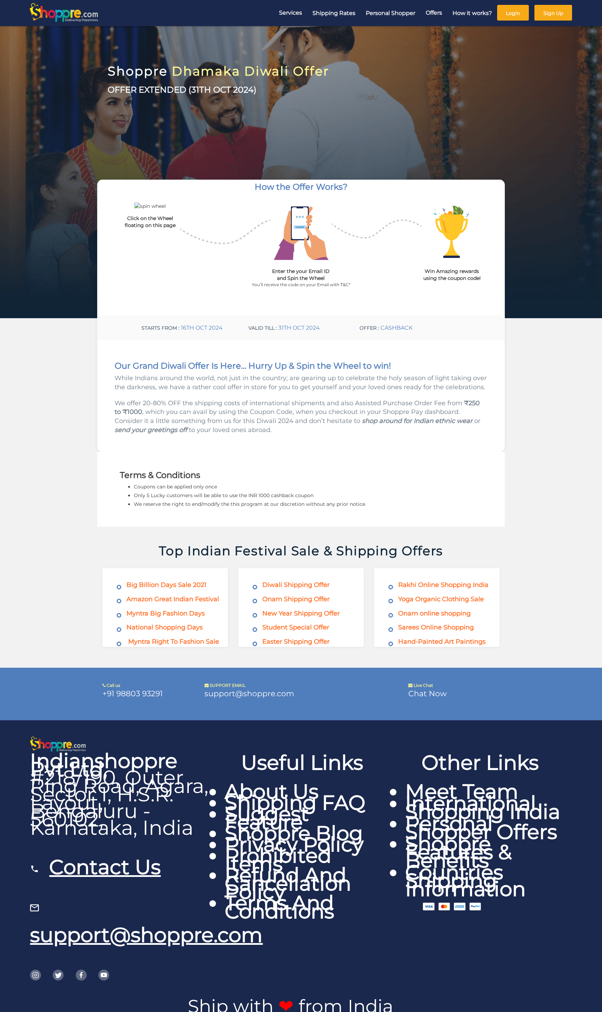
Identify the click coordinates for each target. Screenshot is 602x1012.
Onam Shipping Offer (296, 599)
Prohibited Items (278, 859)
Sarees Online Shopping (436, 627)
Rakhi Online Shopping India (443, 585)
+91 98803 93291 (132, 693)
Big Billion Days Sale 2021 (166, 585)
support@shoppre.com (249, 693)
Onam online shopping (434, 613)
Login (513, 13)
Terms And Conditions (279, 907)
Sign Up (553, 13)
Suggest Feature (267, 817)
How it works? (472, 13)
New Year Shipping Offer (301, 613)
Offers (434, 12)
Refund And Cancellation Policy (288, 883)
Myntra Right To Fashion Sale (173, 641)
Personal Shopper (390, 13)
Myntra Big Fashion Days (165, 613)
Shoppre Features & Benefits (458, 852)
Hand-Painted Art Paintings (442, 641)
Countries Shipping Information (465, 880)
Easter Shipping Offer (296, 641)
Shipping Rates (333, 13)
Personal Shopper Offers (481, 827)
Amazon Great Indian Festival (172, 599)
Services (290, 12)
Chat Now (427, 693)
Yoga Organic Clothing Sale (441, 599)
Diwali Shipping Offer (296, 585)
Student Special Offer (295, 627)
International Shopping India (482, 807)
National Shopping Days (164, 627)
